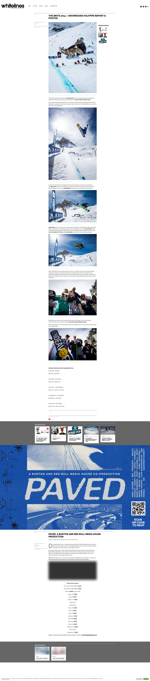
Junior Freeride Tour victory (80, 321)
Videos (35, 532)
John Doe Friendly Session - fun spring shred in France (107, 434)
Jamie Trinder (52, 227)
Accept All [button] (146, 678)
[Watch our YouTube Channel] (143, 6)
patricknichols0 (36, 546)
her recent (71, 321)
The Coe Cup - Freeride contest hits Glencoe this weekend (107, 40)
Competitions (53, 6)
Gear (29, 6)
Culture (35, 6)
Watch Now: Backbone (58, 654)
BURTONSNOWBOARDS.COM (89, 635)
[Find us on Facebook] (141, 6)
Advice (46, 6)
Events (35, 14)
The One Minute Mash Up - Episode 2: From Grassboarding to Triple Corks (107, 29)
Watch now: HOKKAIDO (42, 654)
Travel (41, 6)
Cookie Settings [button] (139, 678)
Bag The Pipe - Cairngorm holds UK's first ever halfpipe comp (91, 434)
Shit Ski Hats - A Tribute (107, 34)
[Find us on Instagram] (145, 6)
